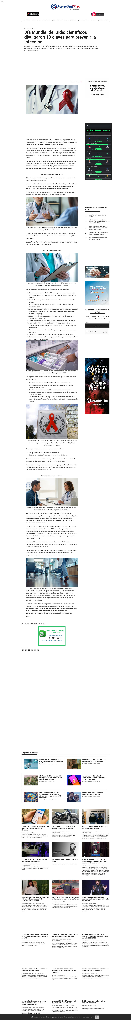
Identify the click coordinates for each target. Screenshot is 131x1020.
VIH (44, 623)
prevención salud (36, 623)
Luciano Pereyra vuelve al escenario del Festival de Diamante (34, 969)
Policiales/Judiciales (67, 901)
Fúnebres (34, 20)
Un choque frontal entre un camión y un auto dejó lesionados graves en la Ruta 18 (35, 936)
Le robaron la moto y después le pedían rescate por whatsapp (63, 827)
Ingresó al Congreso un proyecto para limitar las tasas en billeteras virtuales (35, 828)
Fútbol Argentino (84, 20)
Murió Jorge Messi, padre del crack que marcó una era (92, 793)
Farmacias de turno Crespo (60, 20)
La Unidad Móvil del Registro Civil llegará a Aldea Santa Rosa (64, 1002)
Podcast (73, 20)
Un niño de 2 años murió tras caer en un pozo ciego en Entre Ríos (95, 969)
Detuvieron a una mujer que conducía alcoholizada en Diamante (35, 860)
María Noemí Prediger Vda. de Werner (97, 215)
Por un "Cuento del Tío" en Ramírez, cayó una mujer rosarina (95, 827)
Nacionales (24, 832)
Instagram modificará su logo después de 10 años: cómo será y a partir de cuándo (94, 777)
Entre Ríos (34, 973)
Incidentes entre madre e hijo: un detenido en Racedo (94, 1002)
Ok (97, 1017)
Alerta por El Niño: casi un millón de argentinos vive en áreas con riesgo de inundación (50, 777)
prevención (25, 623)
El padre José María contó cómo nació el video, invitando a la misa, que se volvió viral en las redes (94, 861)
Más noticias (103, 20)
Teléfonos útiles (45, 20)
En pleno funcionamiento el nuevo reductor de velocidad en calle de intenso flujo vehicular (34, 1002)
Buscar (94, 20)
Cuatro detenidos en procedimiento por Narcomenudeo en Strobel (65, 935)
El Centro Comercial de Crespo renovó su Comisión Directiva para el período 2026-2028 (95, 936)
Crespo (28, 20)
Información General (30, 29)
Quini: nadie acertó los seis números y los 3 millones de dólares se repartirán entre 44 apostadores (50, 795)
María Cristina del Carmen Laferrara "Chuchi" (65, 860)
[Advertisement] (65, 64)
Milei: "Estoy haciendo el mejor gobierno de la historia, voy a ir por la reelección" (95, 899)
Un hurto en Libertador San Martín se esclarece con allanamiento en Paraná (65, 898)
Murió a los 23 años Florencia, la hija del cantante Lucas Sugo (93, 760)
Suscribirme (97, 326)
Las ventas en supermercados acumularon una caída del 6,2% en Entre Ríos (64, 970)
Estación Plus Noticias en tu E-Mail (97, 310)
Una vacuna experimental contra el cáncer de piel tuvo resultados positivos (51, 761)
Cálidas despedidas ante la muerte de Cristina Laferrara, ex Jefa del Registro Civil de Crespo (35, 899)
